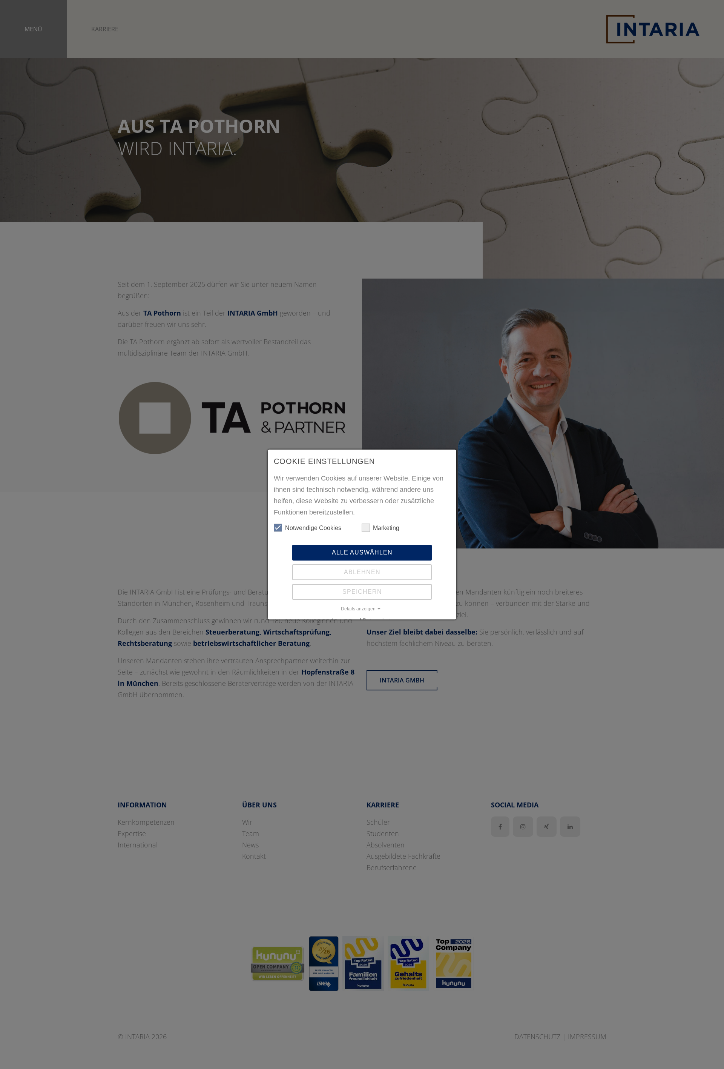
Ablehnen (362, 572)
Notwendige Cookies (313, 528)
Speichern (362, 591)
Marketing (386, 528)
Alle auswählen (362, 552)
